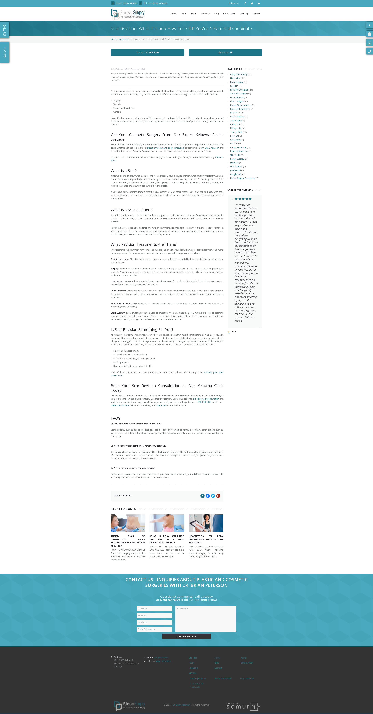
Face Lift (234, 85)
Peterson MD (121, 69)
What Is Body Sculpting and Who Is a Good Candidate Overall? (167, 539)
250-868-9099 (204, 402)
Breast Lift (235, 124)
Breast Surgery (237, 158)
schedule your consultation (206, 398)
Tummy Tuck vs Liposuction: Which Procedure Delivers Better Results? (128, 541)
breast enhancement (157, 147)
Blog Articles (124, 39)
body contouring (176, 147)
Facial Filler (235, 112)
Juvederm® (235, 170)
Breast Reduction (238, 147)
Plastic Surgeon (237, 101)
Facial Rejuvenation (239, 89)
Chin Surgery (236, 120)
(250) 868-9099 (130, 3)
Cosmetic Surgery (238, 93)
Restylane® (235, 174)
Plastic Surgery (237, 116)
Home (114, 39)
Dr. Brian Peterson (210, 147)
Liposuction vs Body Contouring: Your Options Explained (206, 539)
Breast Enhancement (240, 109)
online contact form (120, 405)
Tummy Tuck (236, 132)
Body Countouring (238, 74)
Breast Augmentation (240, 105)
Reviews (5, 52)
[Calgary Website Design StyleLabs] (243, 706)
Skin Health (235, 155)
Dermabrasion (237, 97)
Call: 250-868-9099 (149, 52)
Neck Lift (234, 162)
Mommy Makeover (239, 151)
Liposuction (235, 78)
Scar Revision (236, 166)
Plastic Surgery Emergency (242, 178)
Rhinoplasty (235, 128)
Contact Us (227, 52)
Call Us (5, 30)
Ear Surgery (235, 139)
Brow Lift (234, 135)
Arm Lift (234, 143)
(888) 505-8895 (160, 3)
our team (161, 405)
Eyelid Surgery (236, 82)
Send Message (185, 636)
